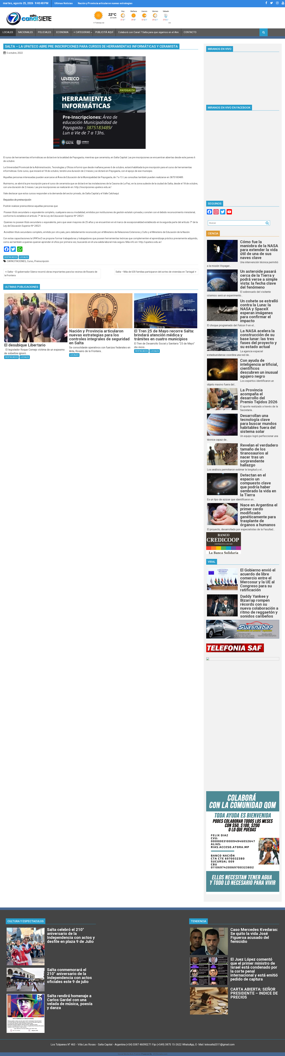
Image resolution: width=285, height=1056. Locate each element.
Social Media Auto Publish (129, 1054)
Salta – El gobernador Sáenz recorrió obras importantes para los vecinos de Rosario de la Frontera (50, 273)
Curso (30, 261)
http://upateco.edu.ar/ (150, 242)
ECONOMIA (62, 32)
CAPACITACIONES (16, 261)
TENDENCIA (198, 921)
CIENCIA (213, 233)
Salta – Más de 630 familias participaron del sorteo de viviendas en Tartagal (155, 271)
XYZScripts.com (160, 1054)
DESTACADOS (10, 257)
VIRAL (211, 561)
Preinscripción (41, 261)
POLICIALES (44, 32)
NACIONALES (25, 32)
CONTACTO (190, 32)
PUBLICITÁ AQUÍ (104, 32)
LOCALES (8, 32)
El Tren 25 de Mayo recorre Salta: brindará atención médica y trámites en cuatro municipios (104, 4)
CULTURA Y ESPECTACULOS (25, 921)
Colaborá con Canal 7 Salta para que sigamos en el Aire (148, 32)
